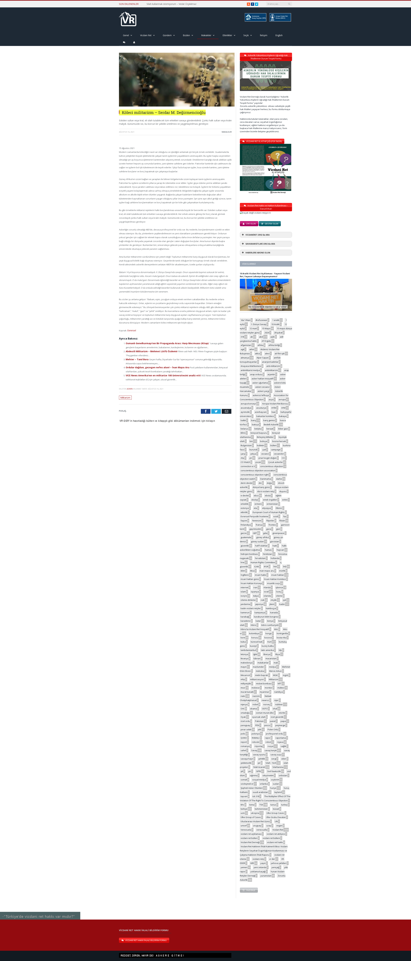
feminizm (256, 520)
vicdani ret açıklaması (251, 833)
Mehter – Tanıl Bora (136, 358)
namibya (278, 691)
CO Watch (245, 462)
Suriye (273, 788)
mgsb (285, 675)
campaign (275, 449)
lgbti (255, 654)
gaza (268, 528)
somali (244, 779)
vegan (279, 825)
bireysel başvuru (259, 432)
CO (283, 457)
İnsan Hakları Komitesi (275, 579)
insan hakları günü (250, 579)
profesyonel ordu (274, 733)
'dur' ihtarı (245, 320)
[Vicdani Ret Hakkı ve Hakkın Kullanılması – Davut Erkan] (257, 212)
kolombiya (254, 633)
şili (242, 771)
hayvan (280, 549)
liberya (266, 654)
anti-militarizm (273, 366)
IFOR (266, 566)
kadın (282, 604)
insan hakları (277, 574)
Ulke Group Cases (275, 813)
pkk (259, 729)
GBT (255, 533)
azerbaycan (261, 412)
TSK (261, 804)
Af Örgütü (266, 341)
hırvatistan (260, 558)
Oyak (243, 716)
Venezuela (246, 829)
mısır (243, 687)
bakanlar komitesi (265, 416)
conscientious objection (271, 466)
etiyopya (266, 508)
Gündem (167, 35)
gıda (265, 533)
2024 (267, 332)
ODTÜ (265, 708)
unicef (244, 825)
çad (264, 449)
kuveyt (253, 645)
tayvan (244, 796)
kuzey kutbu (268, 645)
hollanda (275, 558)
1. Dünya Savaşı (258, 324)
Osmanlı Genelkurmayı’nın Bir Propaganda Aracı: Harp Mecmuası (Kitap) (164, 342)
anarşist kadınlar (270, 361)
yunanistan (265, 875)
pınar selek (246, 729)
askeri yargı (263, 391)
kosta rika (281, 637)
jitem (272, 604)
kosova (268, 637)
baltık (243, 420)
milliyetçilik (246, 683)
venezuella (261, 829)
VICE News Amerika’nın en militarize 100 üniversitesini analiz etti (160, 373)
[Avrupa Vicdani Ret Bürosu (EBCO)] (280, 20)
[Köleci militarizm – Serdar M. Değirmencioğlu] (177, 105)
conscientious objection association (258, 470)
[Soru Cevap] (40, 912)
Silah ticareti (259, 767)
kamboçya (271, 608)
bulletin (260, 445)
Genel (126, 35)
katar (258, 620)
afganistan (246, 345)
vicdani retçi (258, 859)
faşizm (244, 520)
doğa (269, 483)
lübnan (257, 658)
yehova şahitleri (278, 863)
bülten (273, 445)
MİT (279, 683)
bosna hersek (279, 441)
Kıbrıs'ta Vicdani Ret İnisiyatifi (255, 629)
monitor (268, 687)
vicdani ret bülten (249, 838)
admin (130, 387)
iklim (243, 570)
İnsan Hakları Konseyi (251, 583)
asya (271, 399)
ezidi (275, 516)
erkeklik (244, 503)
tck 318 (256, 796)
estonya (245, 508)
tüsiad (276, 808)
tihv (242, 804)
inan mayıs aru (267, 570)
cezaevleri (279, 453)
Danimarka (265, 478)
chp (242, 457)
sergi (273, 758)
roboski (255, 742)
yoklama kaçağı (258, 871)
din (260, 483)
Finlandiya (246, 524)
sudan (276, 783)
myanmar (264, 691)
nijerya (244, 704)
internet (244, 587)
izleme (279, 595)
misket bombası (263, 683)
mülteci (280, 687)
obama (253, 708)
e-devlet (245, 495)
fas (284, 516)
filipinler (270, 520)
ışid (284, 600)
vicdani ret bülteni (271, 838)
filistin (282, 520)
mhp (243, 679)
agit (242, 349)
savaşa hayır (247, 758)
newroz (265, 700)
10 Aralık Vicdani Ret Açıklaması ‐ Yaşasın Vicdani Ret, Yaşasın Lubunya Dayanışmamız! (265, 275)
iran (255, 587)
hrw (242, 562)
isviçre (244, 595)
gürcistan (274, 541)
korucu (254, 637)
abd (261, 336)
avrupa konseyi (248, 403)
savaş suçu (276, 754)
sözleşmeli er (247, 783)
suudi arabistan (260, 792)
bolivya (263, 441)
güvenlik (245, 545)
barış (253, 420)
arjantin (271, 374)
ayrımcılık (245, 412)
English (279, 35)
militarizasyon (257, 679)
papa (283, 721)
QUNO (244, 737)
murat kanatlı (247, 691)
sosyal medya (259, 779)
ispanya (255, 591)
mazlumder (258, 666)
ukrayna (255, 813)
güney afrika (262, 537)
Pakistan (259, 721)
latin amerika (267, 650)
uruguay (257, 825)
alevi (267, 353)
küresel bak (256, 641)
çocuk (258, 462)
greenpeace (278, 533)
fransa (259, 524)
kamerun (245, 612)
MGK (275, 675)
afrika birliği (274, 345)
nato (243, 696)
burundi (253, 449)
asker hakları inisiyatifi (263, 378)
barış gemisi (269, 420)
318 (242, 336)
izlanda (267, 595)
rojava (280, 742)
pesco (267, 725)
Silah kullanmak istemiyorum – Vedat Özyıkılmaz (171, 4)
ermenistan (272, 503)
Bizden (186, 35)
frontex (272, 524)
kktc (276, 629)
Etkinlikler (227, 35)
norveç (266, 704)
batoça (255, 424)
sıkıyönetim (268, 775)
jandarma (245, 604)
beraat (270, 428)
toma (251, 804)
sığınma (253, 775)
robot (268, 742)
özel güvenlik (277, 716)
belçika (257, 428)
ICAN (256, 566)
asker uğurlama (260, 382)
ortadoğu (245, 712)
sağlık (283, 746)
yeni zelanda (260, 867)
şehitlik (261, 758)
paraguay (245, 725)
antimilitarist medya (250, 370)
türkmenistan (261, 808)
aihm (251, 349)
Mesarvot (245, 675)
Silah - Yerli (271, 762)
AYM (283, 407)
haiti (275, 545)
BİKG (243, 432)
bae (273, 412)
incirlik (282, 570)
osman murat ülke (265, 712)
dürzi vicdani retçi (265, 491)
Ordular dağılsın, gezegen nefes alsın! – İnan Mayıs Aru (155, 366)
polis (243, 733)
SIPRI (258, 771)
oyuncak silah (259, 716)
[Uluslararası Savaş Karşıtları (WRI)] (255, 20)
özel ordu (245, 721)
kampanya (260, 612)
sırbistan (283, 775)
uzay (268, 825)
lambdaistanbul (248, 650)
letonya (244, 654)
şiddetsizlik (246, 762)
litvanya (244, 658)
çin (250, 457)
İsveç (278, 591)
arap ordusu (256, 374)
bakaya (282, 416)
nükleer (279, 704)
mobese (256, 687)
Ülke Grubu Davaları (276, 817)
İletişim (263, 35)
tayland (278, 792)
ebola (268, 495)
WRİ (252, 863)
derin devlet (246, 483)
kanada (274, 612)
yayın (263, 863)
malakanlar (263, 662)
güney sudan (257, 541)
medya (272, 666)
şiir (259, 762)
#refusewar (261, 320)
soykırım (275, 779)
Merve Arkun (275, 671)
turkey (284, 804)
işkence (279, 587)
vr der (272, 859)
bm (251, 441)
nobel (255, 704)
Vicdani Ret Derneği (250, 842)
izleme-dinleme (248, 600)
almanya (245, 357)
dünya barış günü (261, 487)
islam (243, 591)
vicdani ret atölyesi (276, 833)
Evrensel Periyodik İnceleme (254, 516)
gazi (278, 528)
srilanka (264, 783)
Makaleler (206, 35)
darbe (279, 478)
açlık (272, 336)
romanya (245, 746)
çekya (253, 453)
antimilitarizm (271, 370)
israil (266, 591)
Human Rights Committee (263, 562)
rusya (270, 746)
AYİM (273, 407)
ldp (280, 650)
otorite (282, 712)
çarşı (243, 453)
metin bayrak (261, 675)
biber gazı (283, 428)
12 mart (253, 328)
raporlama (280, 737)
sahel (243, 750)
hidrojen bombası (249, 554)
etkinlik (244, 512)
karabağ (245, 616)
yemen (244, 867)
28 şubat (278, 332)
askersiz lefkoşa (261, 395)
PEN (257, 725)
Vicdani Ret (146, 35)
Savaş (254, 750)
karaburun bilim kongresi (266, 616)
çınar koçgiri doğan (267, 457)
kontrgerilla (282, 633)
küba (243, 641)
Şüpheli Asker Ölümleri (252, 788)
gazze (244, 533)
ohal (275, 708)
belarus (244, 428)
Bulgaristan (246, 445)
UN (276, 821)
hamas (268, 549)
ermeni (258, 503)
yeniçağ (275, 867)
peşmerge (280, 725)
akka (257, 353)
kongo (269, 633)
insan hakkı (260, 574)
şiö (249, 771)
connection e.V (248, 466)
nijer (276, 700)
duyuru (282, 491)
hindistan (267, 554)
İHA (275, 566)
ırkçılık (274, 600)
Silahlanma (277, 767)
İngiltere (245, 574)
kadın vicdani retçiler (251, 608)
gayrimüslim (255, 528)
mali (276, 662)
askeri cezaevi (262, 386)
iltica (252, 570)
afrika (260, 345)
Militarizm (125, 395)
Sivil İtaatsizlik (274, 771)
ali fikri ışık (280, 353)
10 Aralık (275, 324)
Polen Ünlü (273, 729)
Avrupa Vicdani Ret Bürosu (275, 403)
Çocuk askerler (275, 462)
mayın (244, 666)
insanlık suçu (273, 583)
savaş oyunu (259, 754)
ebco (256, 495)
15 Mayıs (266, 328)
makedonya (246, 662)
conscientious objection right (254, 474)
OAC (243, 708)
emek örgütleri (270, 499)
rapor (267, 737)
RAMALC (256, 737)
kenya (270, 620)
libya (277, 654)
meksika (260, 671)
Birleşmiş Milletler (265, 437)
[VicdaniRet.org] (127, 18)
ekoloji (254, 499)
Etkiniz (279, 508)
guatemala (246, 537)
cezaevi (265, 453)
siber (283, 758)
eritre (285, 499)
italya (255, 595)
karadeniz (246, 620)
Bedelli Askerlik (271, 424)
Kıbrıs (253, 625)
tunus (273, 804)
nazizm (256, 696)
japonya (259, 604)
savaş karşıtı (271, 750)
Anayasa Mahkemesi (251, 366)
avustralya (246, 407)
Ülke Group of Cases (251, 817)
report (244, 742)
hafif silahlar (261, 545)
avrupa (282, 399)
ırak (262, 600)
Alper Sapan (263, 357)
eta (255, 508)
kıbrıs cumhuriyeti (270, 625)
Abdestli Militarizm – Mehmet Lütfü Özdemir (150, 350)
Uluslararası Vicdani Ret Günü (255, 821)
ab (251, 336)
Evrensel (131, 330)
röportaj (258, 746)
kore (243, 637)
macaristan (271, 658)
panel (272, 721)
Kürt (269, 641)
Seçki (246, 35)
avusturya (261, 407)
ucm (243, 813)
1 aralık (275, 320)
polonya (256, 733)
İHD (285, 566)
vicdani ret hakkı (275, 842)
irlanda (267, 587)
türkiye (244, 808)
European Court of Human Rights (269, 512)
